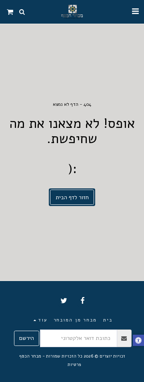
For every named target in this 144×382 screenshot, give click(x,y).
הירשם (26, 338)
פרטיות (74, 365)
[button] (135, 11)
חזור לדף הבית (72, 197)
